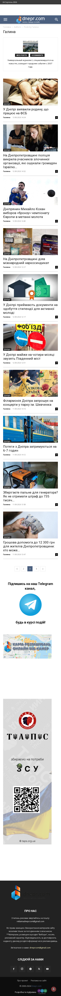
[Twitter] (39, 969)
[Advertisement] (30, 10)
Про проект (22, 980)
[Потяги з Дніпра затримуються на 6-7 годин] (30, 429)
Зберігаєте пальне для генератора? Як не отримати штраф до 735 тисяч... (30, 496)
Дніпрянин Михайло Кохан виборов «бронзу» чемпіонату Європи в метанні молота (26, 213)
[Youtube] (47, 969)
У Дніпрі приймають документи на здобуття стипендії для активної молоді (30, 309)
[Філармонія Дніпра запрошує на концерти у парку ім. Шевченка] (30, 383)
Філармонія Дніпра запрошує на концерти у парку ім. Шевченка (28, 402)
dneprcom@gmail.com (40, 947)
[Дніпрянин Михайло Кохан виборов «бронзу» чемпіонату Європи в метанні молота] (30, 191)
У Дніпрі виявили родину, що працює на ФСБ (25, 111)
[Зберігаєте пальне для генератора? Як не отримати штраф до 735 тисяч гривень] (30, 475)
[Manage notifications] (53, 989)
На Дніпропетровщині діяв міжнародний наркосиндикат (26, 261)
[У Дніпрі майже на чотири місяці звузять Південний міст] (30, 337)
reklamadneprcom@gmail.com (30, 921)
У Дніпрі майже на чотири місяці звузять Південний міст (28, 356)
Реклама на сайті (38, 980)
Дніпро (7, 104)
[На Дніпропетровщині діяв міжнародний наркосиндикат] (30, 241)
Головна (7, 27)
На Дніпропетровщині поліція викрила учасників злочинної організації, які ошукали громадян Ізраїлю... (30, 161)
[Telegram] (30, 969)
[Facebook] (13, 969)
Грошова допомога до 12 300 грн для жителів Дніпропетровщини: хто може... (29, 546)
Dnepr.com (36, 986)
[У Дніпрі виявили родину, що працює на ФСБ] (30, 92)
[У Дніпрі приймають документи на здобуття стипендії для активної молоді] (30, 287)
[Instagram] (22, 969)
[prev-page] (17, 568)
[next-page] (43, 568)
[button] (5, 19)
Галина (6, 117)
